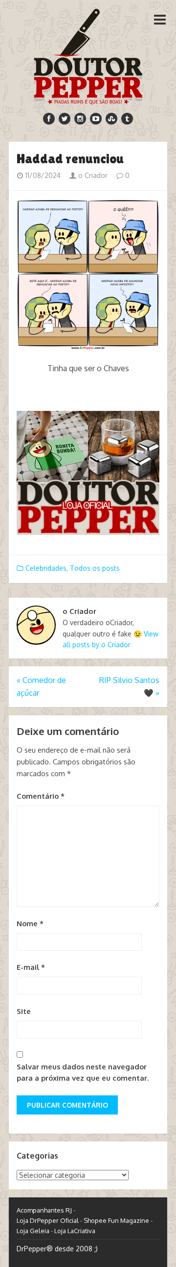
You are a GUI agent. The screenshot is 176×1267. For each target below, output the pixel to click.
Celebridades (45, 568)
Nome (30, 923)
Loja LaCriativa (74, 1231)
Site (24, 1011)
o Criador (92, 175)
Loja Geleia (33, 1231)
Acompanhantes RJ (44, 1210)
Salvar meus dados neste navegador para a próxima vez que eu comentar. (83, 1072)
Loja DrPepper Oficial (48, 1220)
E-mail (31, 967)
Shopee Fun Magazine (116, 1220)
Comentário (41, 796)
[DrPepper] (88, 55)
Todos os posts (95, 568)
